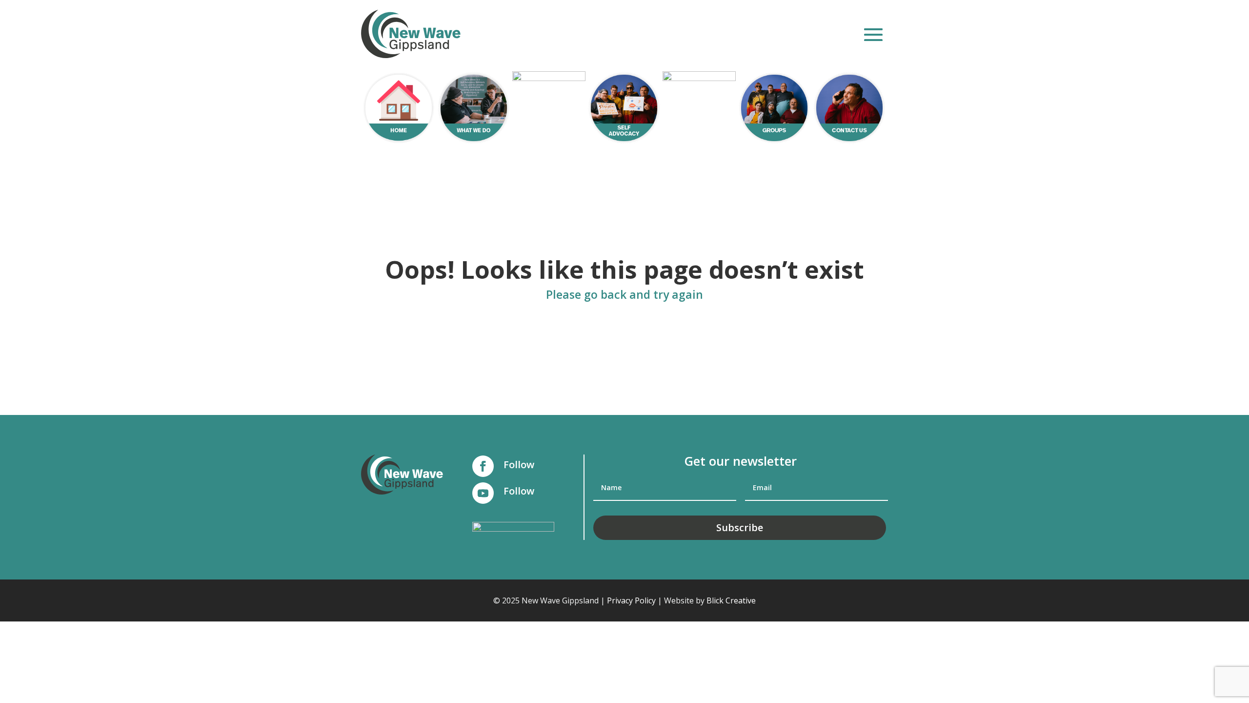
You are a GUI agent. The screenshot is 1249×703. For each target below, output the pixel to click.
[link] (411, 34)
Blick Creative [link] (731, 600)
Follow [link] (519, 464)
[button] (873, 34)
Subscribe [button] (739, 527)
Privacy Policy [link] (631, 600)
